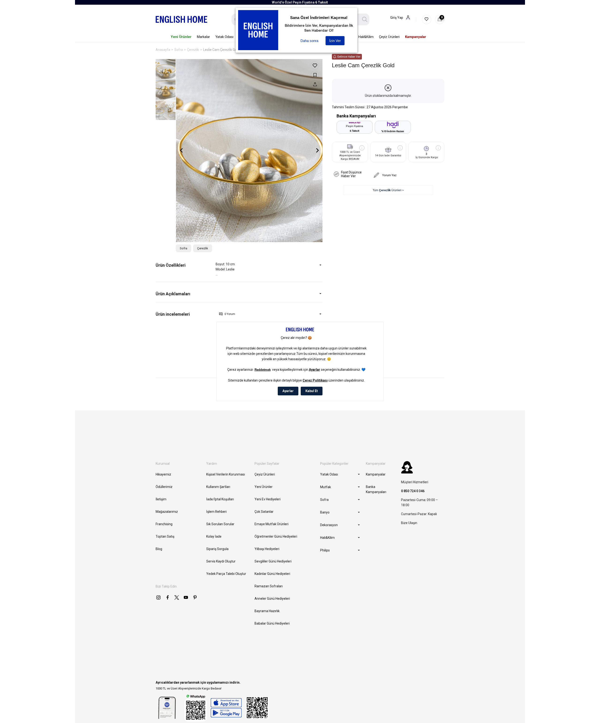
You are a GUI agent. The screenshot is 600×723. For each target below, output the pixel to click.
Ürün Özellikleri (171, 265)
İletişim (161, 499)
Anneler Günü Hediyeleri (272, 598)
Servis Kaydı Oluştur (221, 561)
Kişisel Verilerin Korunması (225, 474)
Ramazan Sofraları (269, 586)
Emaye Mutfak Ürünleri (272, 524)
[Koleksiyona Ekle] (315, 75)
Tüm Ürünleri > (388, 190)
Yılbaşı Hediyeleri (267, 549)
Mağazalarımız (167, 511)
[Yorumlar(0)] (186, 314)
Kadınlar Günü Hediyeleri (272, 574)
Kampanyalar (376, 474)
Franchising (164, 524)
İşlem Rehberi (216, 511)
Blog (159, 549)
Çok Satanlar (264, 511)
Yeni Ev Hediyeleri (268, 499)
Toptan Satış (165, 536)
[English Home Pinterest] (195, 597)
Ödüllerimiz (164, 487)
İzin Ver (335, 41)
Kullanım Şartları (218, 487)
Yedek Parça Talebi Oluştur (226, 574)
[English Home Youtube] (186, 597)
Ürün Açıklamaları (173, 293)
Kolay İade (213, 536)
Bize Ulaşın (409, 523)
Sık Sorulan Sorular (220, 524)
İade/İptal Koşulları (220, 499)
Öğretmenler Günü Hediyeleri (276, 536)
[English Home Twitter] (177, 597)
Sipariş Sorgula (217, 549)
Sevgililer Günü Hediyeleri (273, 561)
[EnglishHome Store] (226, 708)
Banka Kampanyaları (376, 489)
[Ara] (364, 19)
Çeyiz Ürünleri (265, 474)
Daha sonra (309, 41)
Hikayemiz (163, 474)
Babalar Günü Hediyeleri (272, 623)
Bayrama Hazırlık (267, 611)
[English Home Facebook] (167, 597)
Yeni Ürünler (264, 487)
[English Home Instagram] (158, 597)
